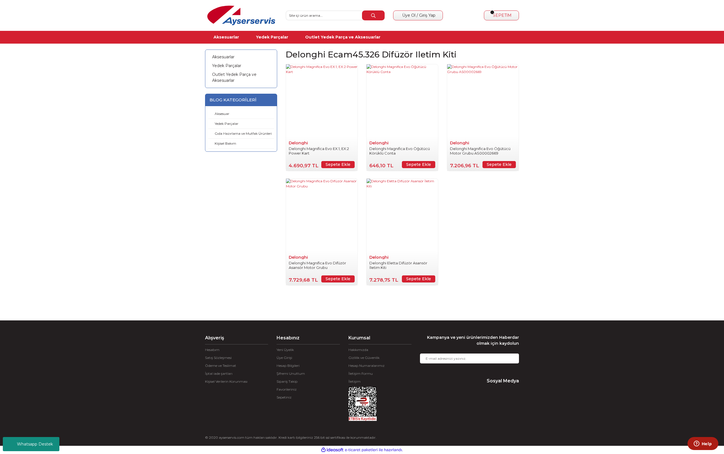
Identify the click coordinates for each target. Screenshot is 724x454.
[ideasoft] (332, 450)
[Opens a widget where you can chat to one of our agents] (702, 444)
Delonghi (298, 142)
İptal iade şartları (218, 373)
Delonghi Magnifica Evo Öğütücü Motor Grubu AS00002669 (480, 150)
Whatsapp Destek (35, 444)
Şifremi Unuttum (291, 373)
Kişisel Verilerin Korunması (226, 381)
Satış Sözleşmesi (218, 358)
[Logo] (241, 15)
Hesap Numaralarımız (366, 365)
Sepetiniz (284, 397)
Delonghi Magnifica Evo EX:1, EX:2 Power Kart (319, 150)
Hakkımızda (358, 350)
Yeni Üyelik (285, 350)
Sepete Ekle (338, 164)
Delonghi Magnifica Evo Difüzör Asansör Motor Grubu (317, 265)
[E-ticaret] (361, 450)
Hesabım (212, 350)
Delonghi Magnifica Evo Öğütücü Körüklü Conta (399, 150)
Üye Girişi (284, 358)
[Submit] (510, 358)
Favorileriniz (287, 389)
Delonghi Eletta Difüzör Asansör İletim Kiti (398, 265)
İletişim (354, 381)
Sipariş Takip (287, 381)
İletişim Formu (360, 373)
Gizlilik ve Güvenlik (364, 358)
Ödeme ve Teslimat (220, 365)
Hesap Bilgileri (288, 365)
